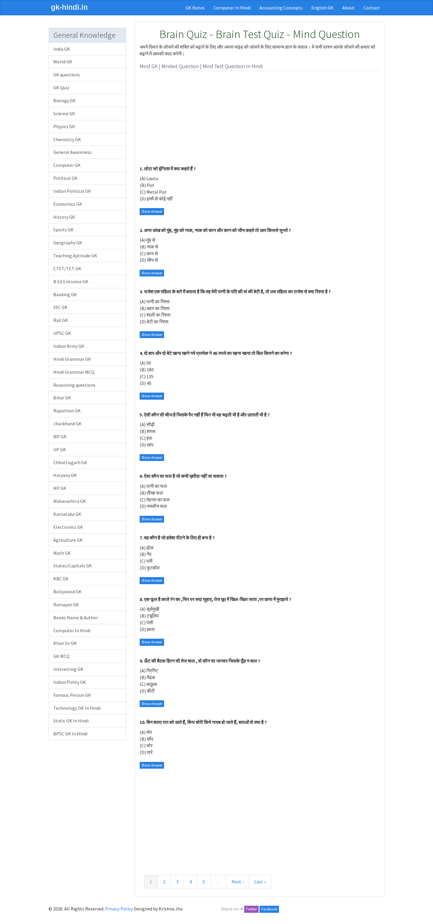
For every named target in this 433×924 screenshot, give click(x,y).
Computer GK (67, 165)
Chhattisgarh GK (70, 462)
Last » (260, 882)
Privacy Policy (119, 909)
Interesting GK (68, 669)
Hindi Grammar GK (72, 359)
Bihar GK (62, 398)
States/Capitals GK (72, 566)
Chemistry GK (67, 139)
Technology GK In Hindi (76, 708)
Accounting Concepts (281, 8)
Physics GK (64, 126)
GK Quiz (61, 87)
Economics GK (67, 204)
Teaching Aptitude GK (75, 255)
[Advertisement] (259, 118)
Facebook (269, 909)
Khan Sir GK (65, 643)
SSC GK (60, 307)
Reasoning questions (74, 385)
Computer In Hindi (232, 8)
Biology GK (64, 100)
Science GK (64, 113)
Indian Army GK (68, 346)
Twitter (251, 909)
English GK (322, 8)
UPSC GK (62, 333)
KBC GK (61, 579)
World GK (62, 62)
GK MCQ (61, 656)
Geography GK (67, 243)
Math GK (62, 553)
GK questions (66, 75)
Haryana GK (65, 475)
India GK (61, 49)
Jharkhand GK (67, 423)
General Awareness (72, 152)
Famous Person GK (72, 695)
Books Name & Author (75, 617)
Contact (371, 8)
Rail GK (60, 320)
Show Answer (151, 211)
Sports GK (63, 230)
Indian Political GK (72, 191)
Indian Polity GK (69, 682)
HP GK (59, 488)
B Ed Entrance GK (70, 281)
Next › (237, 882)
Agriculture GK (68, 540)
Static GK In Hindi (71, 721)
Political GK (65, 178)
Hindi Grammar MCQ (74, 372)
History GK (64, 217)
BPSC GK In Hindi (70, 734)
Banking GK (65, 294)
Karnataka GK (67, 514)
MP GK (60, 436)
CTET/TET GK (67, 268)
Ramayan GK (66, 604)
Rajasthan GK (67, 411)
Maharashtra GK (69, 501)
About (348, 8)
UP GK (59, 449)
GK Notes (195, 8)
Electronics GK (68, 527)
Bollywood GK (67, 591)
